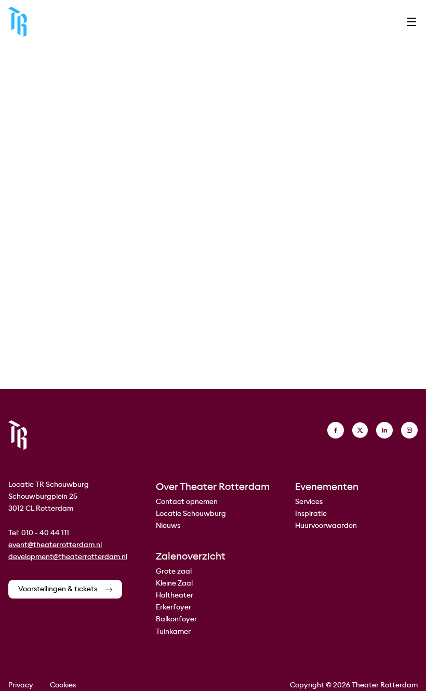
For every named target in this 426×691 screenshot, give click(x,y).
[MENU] (411, 22)
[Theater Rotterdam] (17, 22)
